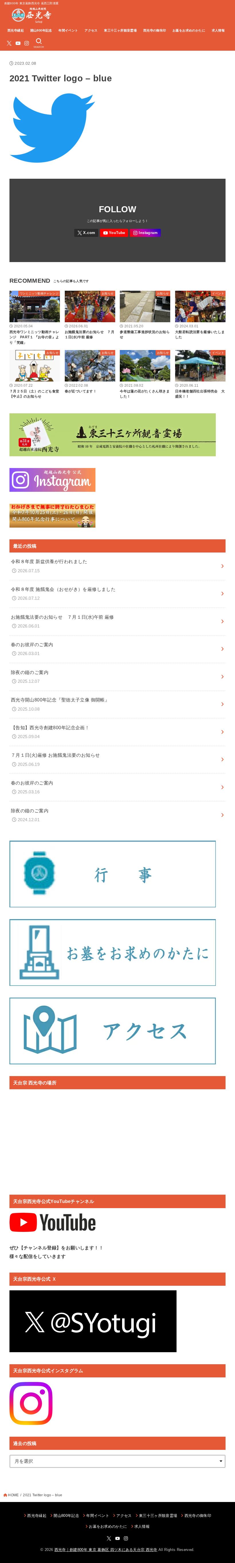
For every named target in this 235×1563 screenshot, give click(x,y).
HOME (13, 1495)
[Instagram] (26, 43)
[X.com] (9, 43)
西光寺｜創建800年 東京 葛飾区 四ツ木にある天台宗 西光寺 (105, 1550)
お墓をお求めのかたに (189, 30)
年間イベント (68, 30)
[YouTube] (18, 43)
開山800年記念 (41, 30)
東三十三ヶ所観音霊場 (120, 30)
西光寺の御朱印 (154, 30)
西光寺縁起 (15, 30)
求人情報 (218, 30)
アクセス (91, 30)
